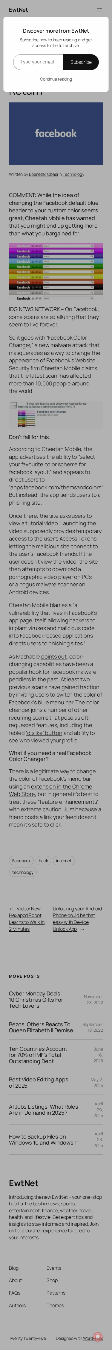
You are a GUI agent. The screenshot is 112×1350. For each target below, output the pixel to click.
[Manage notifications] (98, 1337)
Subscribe (81, 62)
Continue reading (56, 79)
